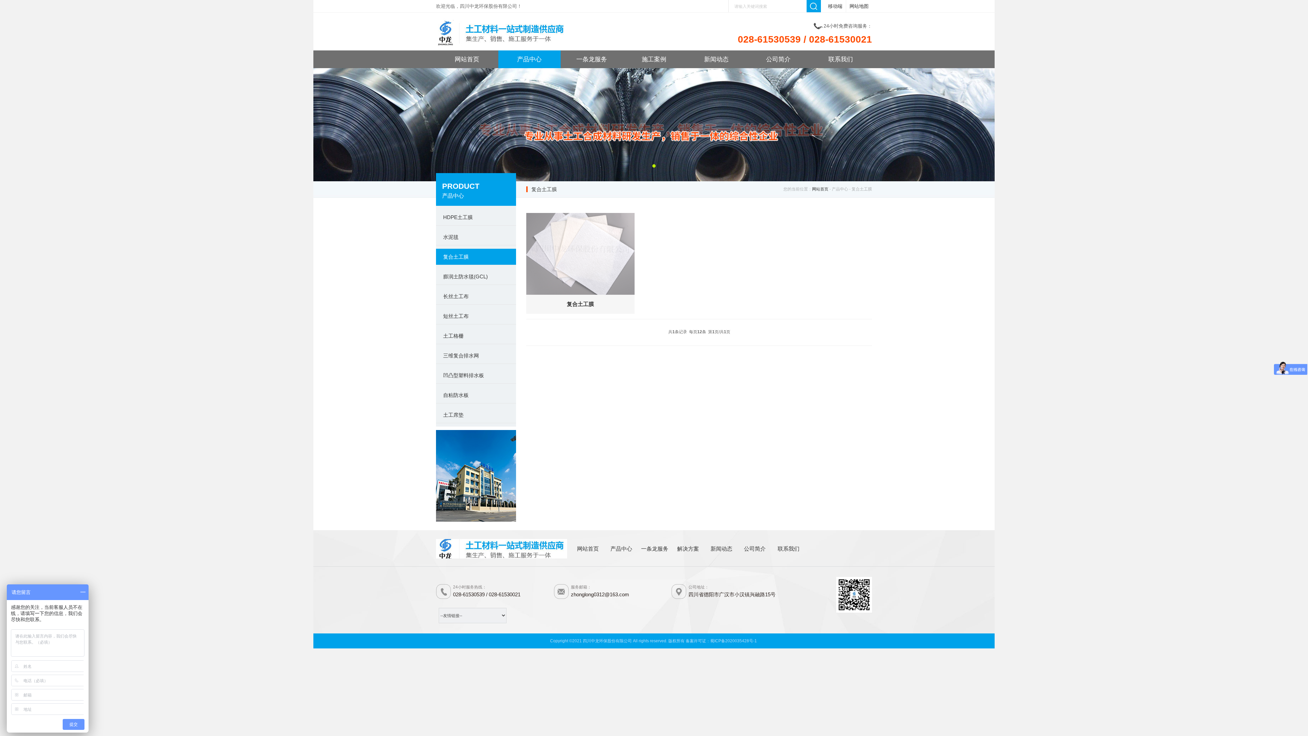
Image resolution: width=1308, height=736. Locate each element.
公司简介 (778, 59)
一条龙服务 (591, 59)
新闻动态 (716, 59)
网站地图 (859, 6)
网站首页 (467, 59)
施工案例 (654, 59)
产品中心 (529, 59)
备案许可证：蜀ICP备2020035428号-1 (721, 641)
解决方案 (688, 549)
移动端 (835, 6)
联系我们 (840, 59)
